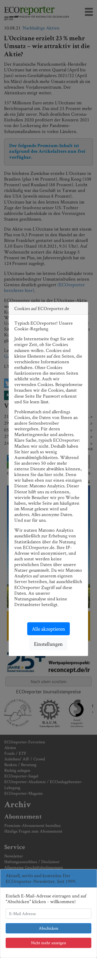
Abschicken (48, 928)
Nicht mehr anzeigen (48, 943)
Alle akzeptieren (48, 628)
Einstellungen (48, 643)
